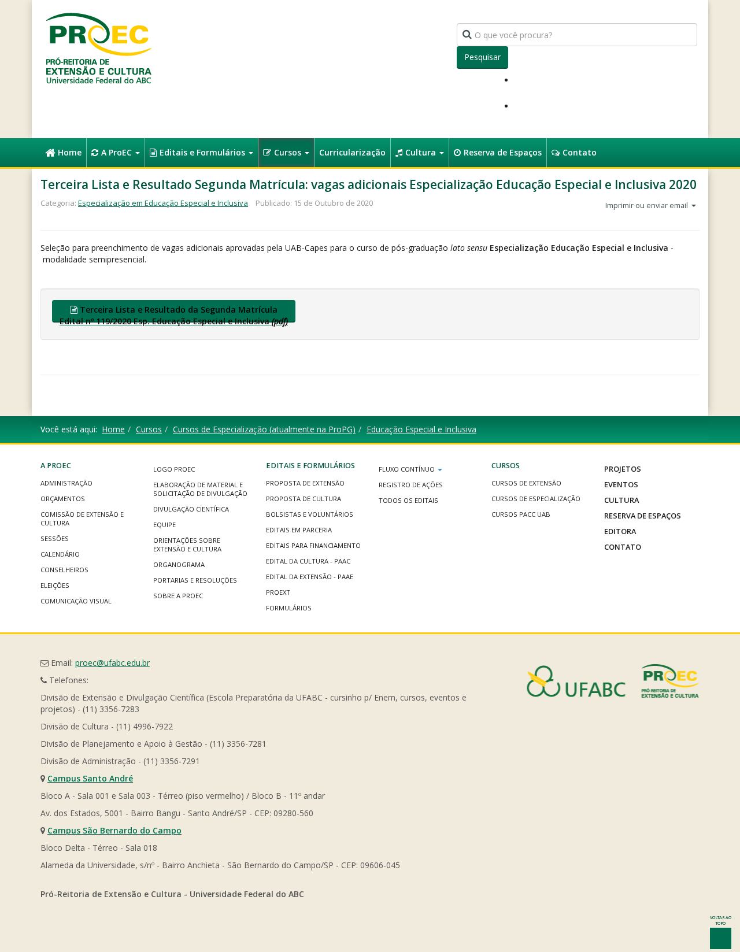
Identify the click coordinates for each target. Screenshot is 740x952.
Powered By (613, 681)
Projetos (622, 469)
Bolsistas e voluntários (309, 514)
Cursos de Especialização (535, 498)
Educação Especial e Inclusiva (421, 429)
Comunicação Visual (76, 601)
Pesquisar (482, 56)
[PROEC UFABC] (98, 48)
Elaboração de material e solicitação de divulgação (200, 489)
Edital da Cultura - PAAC (308, 561)
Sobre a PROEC (178, 595)
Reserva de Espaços (503, 152)
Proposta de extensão (305, 483)
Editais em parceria (299, 529)
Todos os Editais (408, 500)
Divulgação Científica (191, 509)
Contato (580, 152)
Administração (66, 483)
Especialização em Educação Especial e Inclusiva (163, 203)
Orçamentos (62, 498)
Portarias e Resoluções (195, 580)
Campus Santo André (90, 778)
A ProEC (117, 152)
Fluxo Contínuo (407, 469)
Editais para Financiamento (313, 545)
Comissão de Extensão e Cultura (82, 518)
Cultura (421, 152)
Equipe (164, 524)
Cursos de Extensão (526, 483)
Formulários (289, 607)
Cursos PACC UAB (520, 514)
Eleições (54, 585)
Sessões (54, 538)
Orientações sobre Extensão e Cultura (187, 544)
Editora (620, 531)
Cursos (289, 152)
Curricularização (352, 152)
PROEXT (278, 592)
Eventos (621, 484)
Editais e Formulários (203, 152)
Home (70, 152)
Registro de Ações (411, 484)
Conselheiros (64, 569)
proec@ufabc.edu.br (112, 662)
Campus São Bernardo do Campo (114, 830)
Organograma (179, 564)
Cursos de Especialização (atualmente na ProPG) (264, 429)
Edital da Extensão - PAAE (309, 576)
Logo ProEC (174, 469)
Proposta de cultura (303, 498)
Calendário (60, 554)
